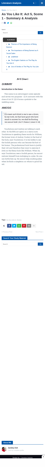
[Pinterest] (24, 226)
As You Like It (11, 10)
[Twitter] (8, 23)
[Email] (29, 226)
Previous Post (7, 232)
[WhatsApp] (11, 23)
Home (4, 10)
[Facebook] (5, 23)
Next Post (39, 232)
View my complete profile (16, 450)
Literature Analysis (11, 3)
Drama (19, 220)
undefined (14, 57)
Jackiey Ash (13, 448)
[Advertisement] (22, 193)
